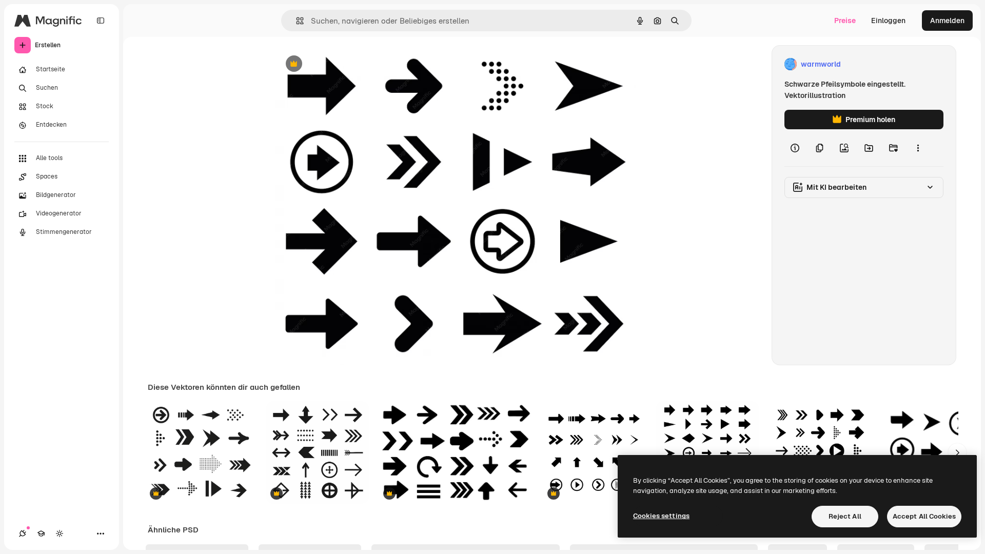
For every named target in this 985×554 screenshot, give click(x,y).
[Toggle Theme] (59, 533)
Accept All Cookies (924, 516)
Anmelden (947, 20)
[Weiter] (957, 452)
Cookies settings (661, 515)
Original (341, 64)
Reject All (845, 516)
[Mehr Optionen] (918, 147)
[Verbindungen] (22, 533)
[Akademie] (41, 533)
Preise (845, 20)
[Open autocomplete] (296, 21)
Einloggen (888, 20)
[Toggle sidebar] (100, 20)
